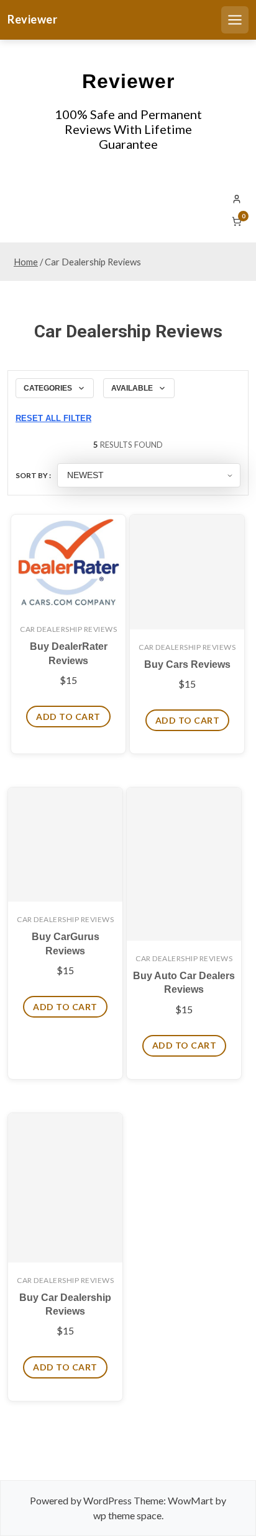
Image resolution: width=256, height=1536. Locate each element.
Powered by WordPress (81, 1500)
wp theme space (127, 1515)
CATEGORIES (48, 388)
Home (26, 261)
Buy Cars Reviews (187, 664)
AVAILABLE (132, 388)
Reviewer (32, 19)
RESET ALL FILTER (53, 418)
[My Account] (237, 199)
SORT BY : (33, 475)
